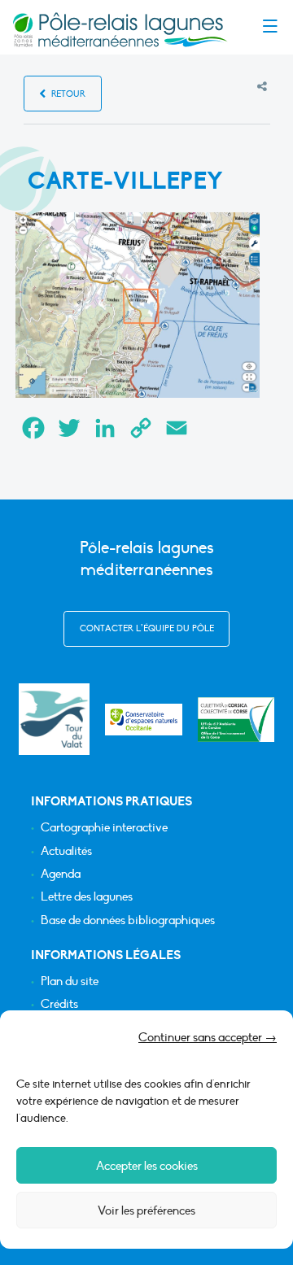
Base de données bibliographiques (128, 920)
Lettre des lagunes (87, 897)
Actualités (66, 851)
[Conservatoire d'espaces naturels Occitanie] (143, 719)
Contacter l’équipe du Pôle (147, 628)
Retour (67, 94)
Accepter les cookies (147, 1165)
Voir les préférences (146, 1210)
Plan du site (69, 981)
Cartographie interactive (104, 828)
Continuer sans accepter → (207, 1037)
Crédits (59, 1004)
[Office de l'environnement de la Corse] (236, 719)
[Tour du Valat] (54, 718)
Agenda (61, 874)
